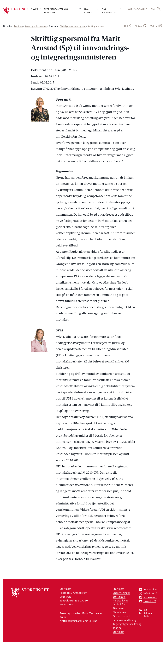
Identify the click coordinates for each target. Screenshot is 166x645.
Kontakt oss (66, 604)
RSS (145, 609)
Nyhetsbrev (119, 612)
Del (126, 26)
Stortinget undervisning (120, 590)
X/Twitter (148, 593)
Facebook (148, 589)
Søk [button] (153, 9)
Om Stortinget (109, 10)
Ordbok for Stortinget (119, 606)
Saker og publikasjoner (36, 26)
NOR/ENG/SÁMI (136, 9)
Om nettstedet (121, 616)
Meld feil (154, 26)
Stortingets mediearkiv (119, 598)
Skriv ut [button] (138, 26)
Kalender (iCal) (148, 614)
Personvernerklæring (124, 620)
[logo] (16, 10)
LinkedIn (148, 601)
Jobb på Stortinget (118, 629)
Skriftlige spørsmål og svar (73, 26)
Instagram (149, 597)
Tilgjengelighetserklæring (127, 624)
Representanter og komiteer (56, 10)
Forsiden (18, 26)
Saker (34, 9)
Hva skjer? (88, 10)
